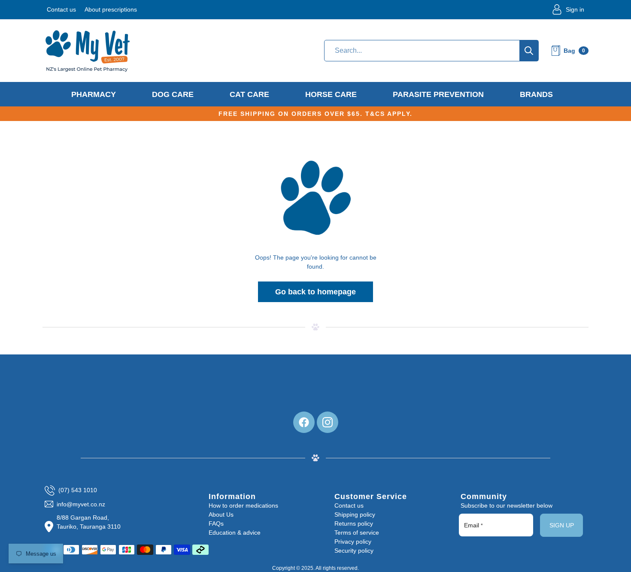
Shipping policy (354, 514)
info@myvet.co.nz (81, 504)
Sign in (575, 9)
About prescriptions (111, 9)
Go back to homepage (315, 292)
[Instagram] (327, 422)
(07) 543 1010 (77, 490)
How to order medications (243, 505)
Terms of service (356, 532)
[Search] (528, 50)
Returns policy (353, 523)
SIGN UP (561, 525)
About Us (221, 514)
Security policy (353, 550)
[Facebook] (304, 422)
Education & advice (235, 532)
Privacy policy (352, 541)
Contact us (61, 9)
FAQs (216, 523)
